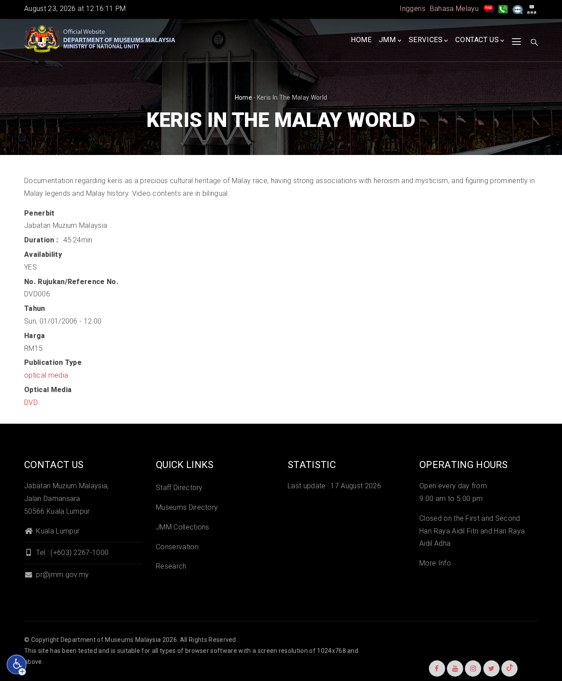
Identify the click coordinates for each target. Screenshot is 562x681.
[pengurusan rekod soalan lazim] (489, 8)
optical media (46, 375)
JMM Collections (182, 527)
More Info (435, 563)
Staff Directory (179, 487)
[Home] (101, 39)
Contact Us (477, 40)
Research (171, 566)
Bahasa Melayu (454, 8)
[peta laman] (532, 8)
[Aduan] (518, 8)
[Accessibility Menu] (16, 665)
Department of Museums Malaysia (111, 639)
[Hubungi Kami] (503, 8)
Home (361, 40)
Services (426, 40)
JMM (387, 40)
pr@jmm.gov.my (61, 574)
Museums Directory (187, 507)
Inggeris (412, 8)
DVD (31, 402)
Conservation (177, 547)
